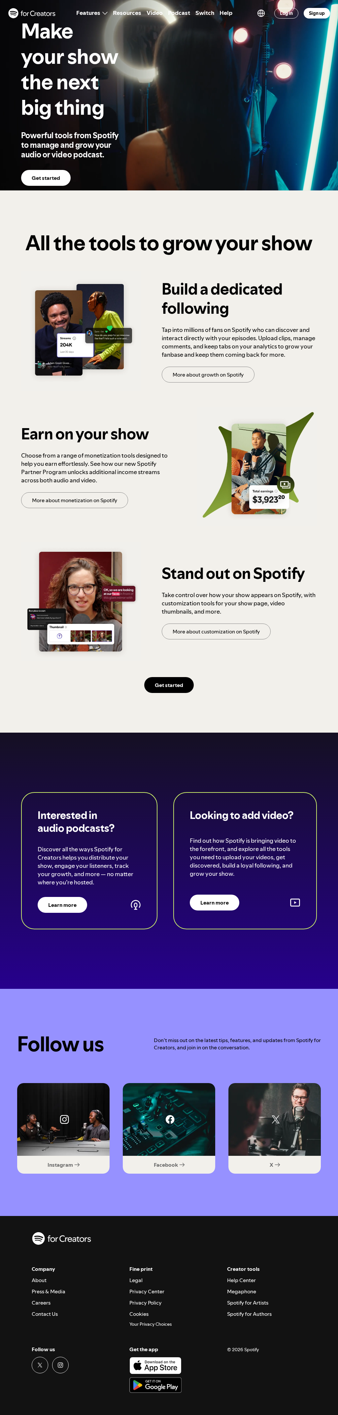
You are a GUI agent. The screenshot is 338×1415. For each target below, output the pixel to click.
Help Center (241, 1280)
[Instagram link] (60, 1365)
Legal (136, 1280)
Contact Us (45, 1313)
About (39, 1280)
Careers (41, 1302)
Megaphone (241, 1291)
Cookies (139, 1313)
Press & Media (48, 1291)
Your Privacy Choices (150, 1324)
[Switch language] (261, 13)
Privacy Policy (145, 1302)
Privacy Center (146, 1291)
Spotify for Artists (247, 1302)
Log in (286, 13)
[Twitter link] (40, 1365)
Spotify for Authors (249, 1313)
